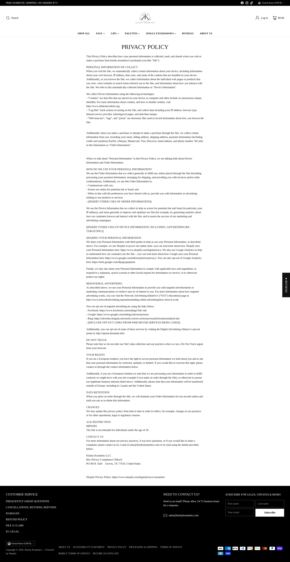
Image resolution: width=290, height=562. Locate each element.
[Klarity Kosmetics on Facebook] (242, 3)
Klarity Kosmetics (33, 549)
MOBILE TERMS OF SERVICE (74, 553)
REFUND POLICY (17, 519)
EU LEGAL (12, 531)
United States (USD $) (272, 3)
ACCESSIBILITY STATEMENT (89, 547)
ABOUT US (64, 547)
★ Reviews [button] (286, 285)
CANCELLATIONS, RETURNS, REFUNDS (31, 507)
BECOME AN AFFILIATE (106, 553)
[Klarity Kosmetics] (145, 18)
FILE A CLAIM (14, 525)
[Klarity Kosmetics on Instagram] (247, 3)
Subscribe (269, 512)
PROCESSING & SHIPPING (143, 547)
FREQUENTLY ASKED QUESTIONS (27, 501)
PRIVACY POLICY (116, 547)
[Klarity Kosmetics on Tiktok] (251, 3)
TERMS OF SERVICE (171, 547)
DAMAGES (12, 513)
